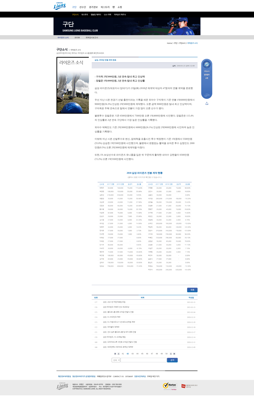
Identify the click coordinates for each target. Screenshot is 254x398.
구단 (74, 7)
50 (167, 354)
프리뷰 (77, 37)
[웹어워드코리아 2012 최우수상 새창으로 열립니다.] (190, 383)
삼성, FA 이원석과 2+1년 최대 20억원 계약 (119, 322)
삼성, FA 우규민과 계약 (111, 317)
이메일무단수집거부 (104, 376)
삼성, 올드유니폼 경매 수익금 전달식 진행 (118, 312)
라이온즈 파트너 (120, 15)
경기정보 (93, 7)
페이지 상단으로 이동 (206, 103)
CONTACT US (118, 376)
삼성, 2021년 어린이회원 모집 (114, 302)
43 (133, 354)
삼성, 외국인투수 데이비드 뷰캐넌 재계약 (118, 347)
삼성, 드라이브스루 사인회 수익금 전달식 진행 (120, 342)
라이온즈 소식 (63, 37)
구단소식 (75, 15)
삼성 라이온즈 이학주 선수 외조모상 (116, 307)
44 (137, 354)
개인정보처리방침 (64, 376)
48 (157, 354)
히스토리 (84, 15)
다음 (171, 353)
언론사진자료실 (140, 376)
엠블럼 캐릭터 (96, 15)
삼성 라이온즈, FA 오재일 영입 (114, 337)
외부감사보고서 (92, 37)
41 (123, 354)
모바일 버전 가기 (153, 376)
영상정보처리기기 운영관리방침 (83, 376)
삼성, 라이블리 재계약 (111, 327)
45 (142, 354)
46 (147, 354)
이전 (118, 353)
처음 (115, 353)
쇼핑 (120, 7)
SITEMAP (129, 376)
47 (152, 354)
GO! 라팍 (107, 15)
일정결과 (206, 74)
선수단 (82, 7)
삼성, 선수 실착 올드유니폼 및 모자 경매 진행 (119, 332)
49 (162, 354)
